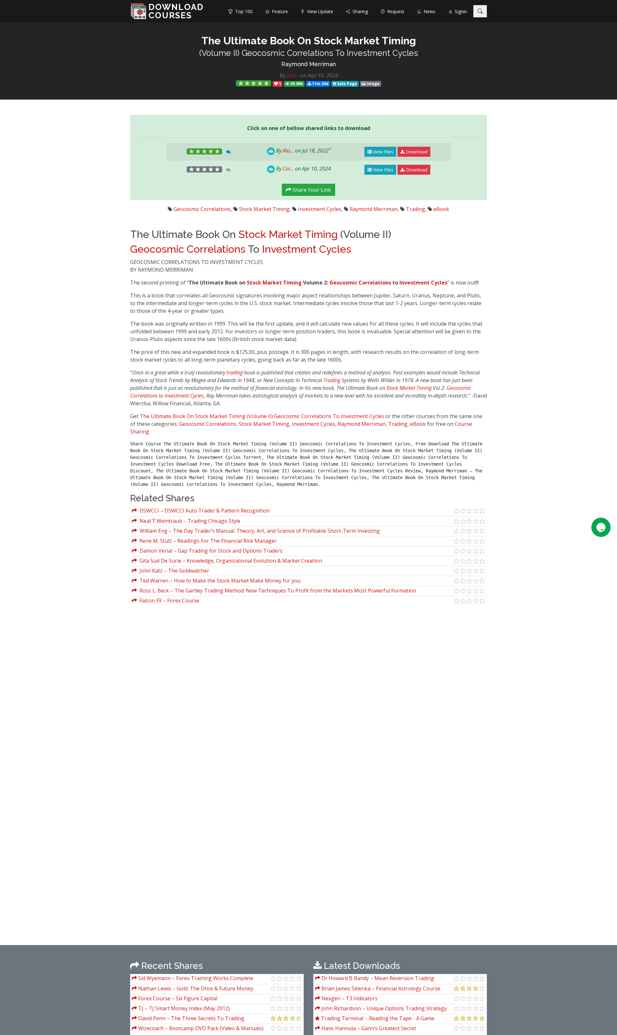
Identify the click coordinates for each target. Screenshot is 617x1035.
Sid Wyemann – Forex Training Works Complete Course (192, 979)
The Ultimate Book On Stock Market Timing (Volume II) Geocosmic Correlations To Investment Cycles (262, 416)
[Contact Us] (601, 527)
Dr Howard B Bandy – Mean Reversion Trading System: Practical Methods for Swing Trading (374, 979)
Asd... (293, 75)
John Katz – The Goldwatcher (173, 570)
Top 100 (243, 11)
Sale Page (346, 83)
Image (373, 83)
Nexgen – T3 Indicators (349, 998)
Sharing (359, 11)
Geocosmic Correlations (202, 209)
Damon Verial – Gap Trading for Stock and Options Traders (209, 550)
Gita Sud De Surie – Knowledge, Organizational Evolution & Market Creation (229, 560)
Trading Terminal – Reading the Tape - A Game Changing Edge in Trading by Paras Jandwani (374, 1019)
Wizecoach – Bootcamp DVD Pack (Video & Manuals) (200, 1028)
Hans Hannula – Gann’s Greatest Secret (368, 1028)
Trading (415, 209)
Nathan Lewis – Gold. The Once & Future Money (195, 988)
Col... (288, 168)
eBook (441, 209)
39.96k (296, 83)
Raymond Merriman (308, 64)
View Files (382, 152)
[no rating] (204, 169)
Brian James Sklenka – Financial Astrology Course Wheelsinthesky (377, 989)
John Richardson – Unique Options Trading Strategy (383, 1008)
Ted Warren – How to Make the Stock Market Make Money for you (218, 580)
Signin (459, 11)
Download (416, 152)
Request (394, 11)
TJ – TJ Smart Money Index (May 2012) (183, 1008)
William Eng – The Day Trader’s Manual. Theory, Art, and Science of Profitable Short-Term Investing (258, 530)
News (428, 11)
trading (235, 372)
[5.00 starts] (253, 83)
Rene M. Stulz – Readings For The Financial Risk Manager (207, 540)
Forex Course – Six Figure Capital (177, 998)
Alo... (288, 150)
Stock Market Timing (264, 209)
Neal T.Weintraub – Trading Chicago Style (188, 520)
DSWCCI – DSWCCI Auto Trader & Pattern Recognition (203, 510)
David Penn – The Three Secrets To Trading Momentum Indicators (188, 1019)
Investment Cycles (319, 209)
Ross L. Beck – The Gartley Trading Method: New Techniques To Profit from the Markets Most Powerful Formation (276, 590)
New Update (319, 11)
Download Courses (176, 11)
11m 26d (319, 83)
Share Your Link (311, 189)
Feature (278, 11)
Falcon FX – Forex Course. (168, 600)
